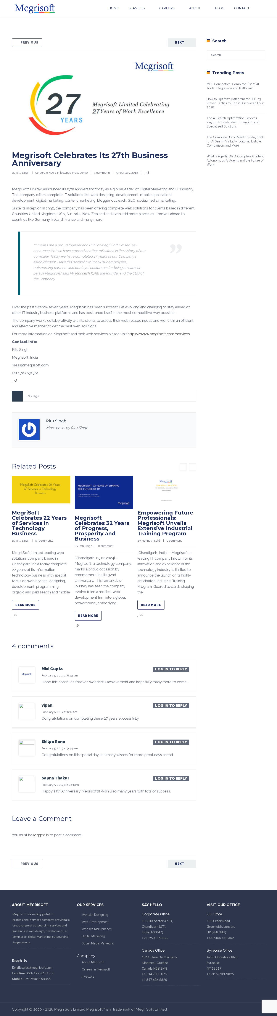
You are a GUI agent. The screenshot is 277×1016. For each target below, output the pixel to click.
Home (113, 8)
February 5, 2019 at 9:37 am (59, 712)
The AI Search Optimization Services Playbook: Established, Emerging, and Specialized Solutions (233, 122)
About (194, 8)
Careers (167, 8)
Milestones (64, 172)
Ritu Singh (22, 172)
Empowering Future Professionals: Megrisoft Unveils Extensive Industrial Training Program (165, 523)
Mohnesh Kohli (86, 273)
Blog (219, 8)
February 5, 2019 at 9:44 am (60, 748)
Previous (29, 42)
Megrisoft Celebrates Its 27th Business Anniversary (90, 159)
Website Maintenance (97, 929)
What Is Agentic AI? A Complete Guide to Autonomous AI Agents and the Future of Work (235, 160)
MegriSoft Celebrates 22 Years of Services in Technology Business (39, 523)
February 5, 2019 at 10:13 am (60, 784)
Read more (25, 605)
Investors (88, 976)
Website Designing (95, 914)
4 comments (102, 172)
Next (179, 42)
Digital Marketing (93, 936)
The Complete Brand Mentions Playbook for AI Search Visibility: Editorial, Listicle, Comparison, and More (235, 141)
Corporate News (45, 172)
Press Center (80, 172)
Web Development (95, 922)
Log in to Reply (171, 669)
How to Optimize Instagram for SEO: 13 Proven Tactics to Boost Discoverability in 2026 (235, 103)
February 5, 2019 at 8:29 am (60, 675)
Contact (241, 8)
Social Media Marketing (98, 943)
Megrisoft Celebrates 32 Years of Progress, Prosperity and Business (102, 528)
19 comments (44, 540)
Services (137, 8)
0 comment (105, 545)
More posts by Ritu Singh (67, 428)
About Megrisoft (93, 962)
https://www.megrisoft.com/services (159, 334)
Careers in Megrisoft (96, 969)
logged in (41, 835)
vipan (47, 705)
